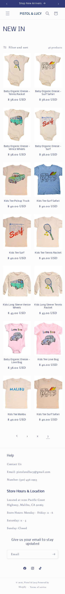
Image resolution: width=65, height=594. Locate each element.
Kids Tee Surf (16, 253)
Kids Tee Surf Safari (48, 201)
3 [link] (48, 436)
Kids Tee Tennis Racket (48, 253)
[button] (7, 13)
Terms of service (38, 587)
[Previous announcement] (7, 4)
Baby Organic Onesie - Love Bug (17, 361)
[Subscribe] (54, 554)
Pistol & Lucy (30, 582)
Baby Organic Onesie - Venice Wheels (17, 148)
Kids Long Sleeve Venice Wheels (17, 306)
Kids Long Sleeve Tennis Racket (48, 306)
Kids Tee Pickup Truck (17, 201)
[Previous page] (17, 436)
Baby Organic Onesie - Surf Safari (48, 93)
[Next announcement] (58, 4)
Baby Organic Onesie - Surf (48, 148)
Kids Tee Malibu (17, 414)
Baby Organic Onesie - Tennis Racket (17, 93)
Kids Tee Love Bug (48, 359)
